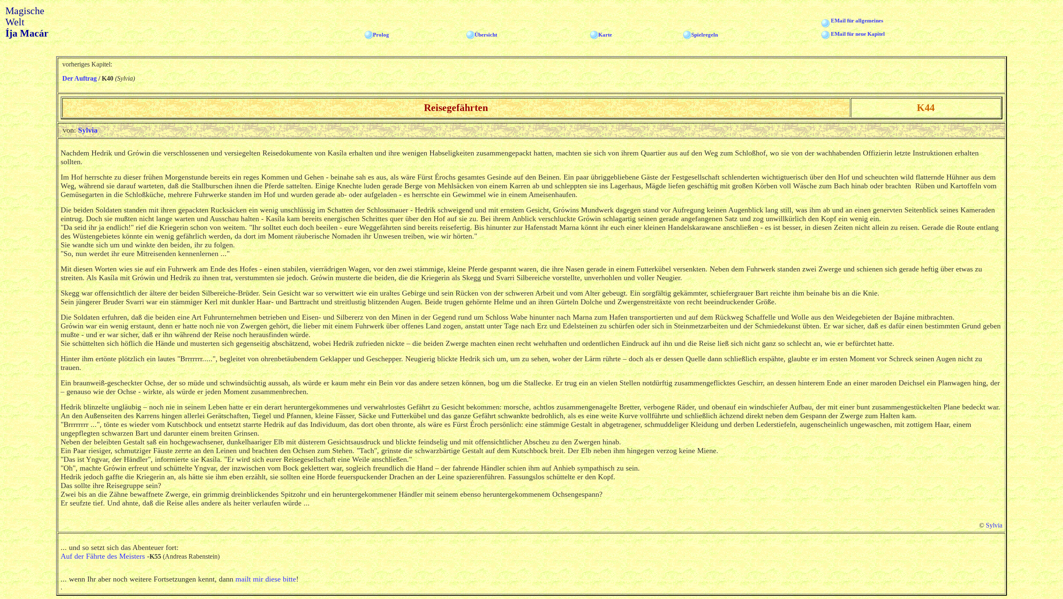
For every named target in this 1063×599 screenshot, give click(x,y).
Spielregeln (704, 35)
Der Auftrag (79, 78)
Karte (605, 35)
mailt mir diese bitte (265, 579)
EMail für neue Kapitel (858, 34)
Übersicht (486, 35)
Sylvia (88, 130)
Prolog (381, 35)
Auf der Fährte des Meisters (103, 556)
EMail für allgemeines (857, 20)
